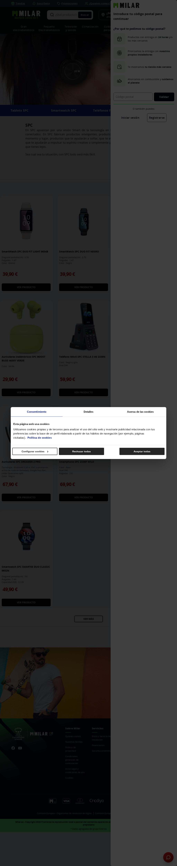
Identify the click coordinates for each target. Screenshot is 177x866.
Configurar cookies (33, 451)
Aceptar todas (142, 451)
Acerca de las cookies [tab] (140, 411)
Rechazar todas (81, 451)
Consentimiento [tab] (36, 411)
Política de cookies (39, 437)
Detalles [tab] (89, 411)
